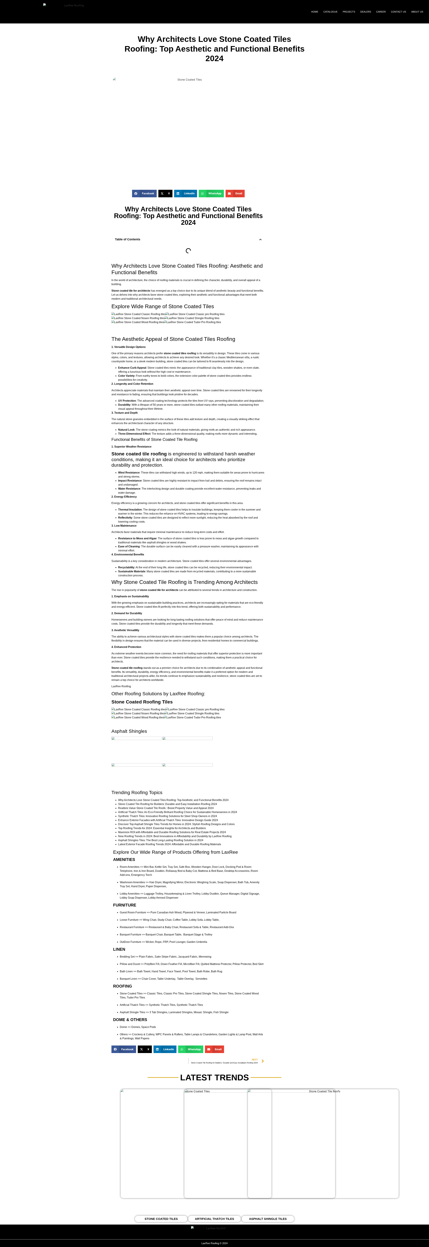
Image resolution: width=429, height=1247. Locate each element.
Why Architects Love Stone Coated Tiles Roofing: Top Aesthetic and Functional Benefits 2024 (173, 800)
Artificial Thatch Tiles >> (134, 1004)
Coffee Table (180, 919)
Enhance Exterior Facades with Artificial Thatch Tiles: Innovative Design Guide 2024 (168, 820)
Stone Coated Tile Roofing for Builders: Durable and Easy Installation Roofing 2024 (167, 804)
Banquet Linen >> (130, 978)
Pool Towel (189, 971)
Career (381, 11)
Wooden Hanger (201, 866)
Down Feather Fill (171, 964)
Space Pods (148, 1027)
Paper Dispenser (156, 886)
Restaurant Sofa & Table (193, 927)
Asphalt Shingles (129, 731)
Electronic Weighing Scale (200, 882)
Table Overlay (185, 978)
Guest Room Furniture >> (135, 912)
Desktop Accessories (236, 870)
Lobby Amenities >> (131, 893)
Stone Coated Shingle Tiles (201, 993)
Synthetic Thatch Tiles (162, 1004)
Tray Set (173, 866)
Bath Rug (216, 971)
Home (314, 11)
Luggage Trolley (153, 893)
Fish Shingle (221, 1012)
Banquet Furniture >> (132, 934)
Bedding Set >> (129, 956)
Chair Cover (149, 978)
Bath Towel (143, 971)
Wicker (150, 941)
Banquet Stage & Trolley (197, 934)
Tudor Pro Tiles (136, 997)
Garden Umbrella (197, 941)
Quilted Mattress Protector (216, 964)
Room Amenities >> (131, 866)
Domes (135, 1027)
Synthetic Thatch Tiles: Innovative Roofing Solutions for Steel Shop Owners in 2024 (167, 816)
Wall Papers (142, 1038)
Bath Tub (243, 882)
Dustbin (159, 870)
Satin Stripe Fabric (166, 956)
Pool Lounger (177, 941)
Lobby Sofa (196, 919)
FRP (165, 941)
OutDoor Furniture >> (132, 941)
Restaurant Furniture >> (134, 927)
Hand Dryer (138, 886)
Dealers (365, 11)
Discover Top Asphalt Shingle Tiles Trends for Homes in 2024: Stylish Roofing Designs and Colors (176, 824)
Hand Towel (159, 971)
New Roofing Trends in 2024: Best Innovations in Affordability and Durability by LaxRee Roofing (175, 836)
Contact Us (398, 11)
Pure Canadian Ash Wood (165, 912)
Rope (158, 941)
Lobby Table (211, 919)
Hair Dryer (155, 882)
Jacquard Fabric (187, 956)
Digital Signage (250, 893)
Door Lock (218, 866)
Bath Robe (203, 971)
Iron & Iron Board (144, 870)
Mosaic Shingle (203, 1012)
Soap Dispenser (226, 882)
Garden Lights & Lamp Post (235, 1034)
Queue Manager (229, 893)
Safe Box (184, 866)
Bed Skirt (258, 964)
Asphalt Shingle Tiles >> (134, 1012)
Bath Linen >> (128, 971)
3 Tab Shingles (158, 1012)
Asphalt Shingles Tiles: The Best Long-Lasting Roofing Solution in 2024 (160, 840)
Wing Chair (149, 919)
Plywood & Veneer (194, 912)
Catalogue (330, 11)
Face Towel (174, 971)
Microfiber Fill (191, 964)
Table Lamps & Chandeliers (200, 1034)
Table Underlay (166, 978)
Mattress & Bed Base (210, 870)
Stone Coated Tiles (184, 266)
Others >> (125, 1034)
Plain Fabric (146, 956)
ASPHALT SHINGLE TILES (268, 1219)
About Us (417, 11)
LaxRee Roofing (121, 686)
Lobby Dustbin (210, 893)
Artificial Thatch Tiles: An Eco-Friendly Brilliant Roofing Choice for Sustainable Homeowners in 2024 (177, 812)
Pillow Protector (242, 964)
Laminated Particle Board (221, 912)
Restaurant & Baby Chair (163, 927)
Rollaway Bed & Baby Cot (181, 870)
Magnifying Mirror (173, 882)
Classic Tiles (154, 993)
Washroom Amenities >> (134, 882)
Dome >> (125, 1027)
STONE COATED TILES (161, 1219)
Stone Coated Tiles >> (133, 993)
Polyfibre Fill (151, 964)
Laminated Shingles (180, 1012)
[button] (144, 193)
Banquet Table (172, 934)
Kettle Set (160, 866)
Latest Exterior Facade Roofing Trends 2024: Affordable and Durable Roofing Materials (169, 844)
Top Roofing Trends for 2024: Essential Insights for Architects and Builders (162, 828)
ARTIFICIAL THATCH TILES (214, 1219)
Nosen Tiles (226, 993)
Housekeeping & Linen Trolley (182, 893)
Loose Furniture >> (131, 919)
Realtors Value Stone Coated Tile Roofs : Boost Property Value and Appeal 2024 (166, 808)
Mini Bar (149, 866)
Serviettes (201, 978)
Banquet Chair (154, 934)
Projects (349, 11)
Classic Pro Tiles (174, 993)
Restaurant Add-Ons (222, 927)
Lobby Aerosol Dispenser (163, 897)
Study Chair (164, 919)
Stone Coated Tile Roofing (174, 439)
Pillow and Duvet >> (132, 964)
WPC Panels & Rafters (169, 1034)
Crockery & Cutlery (143, 1034)
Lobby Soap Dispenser (133, 897)
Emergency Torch (141, 874)
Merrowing (205, 956)
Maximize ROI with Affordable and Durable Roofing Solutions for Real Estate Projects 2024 (172, 832)
